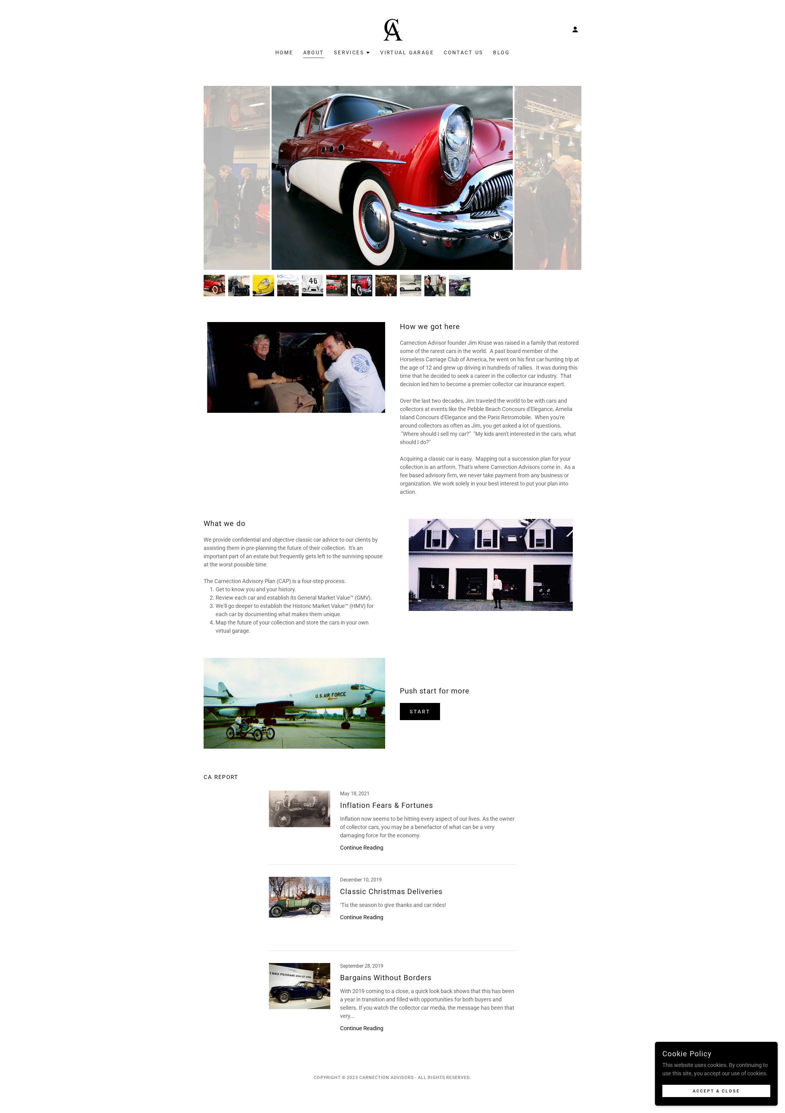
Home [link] (284, 53)
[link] (392, 29)
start (420, 712)
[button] (575, 29)
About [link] (313, 53)
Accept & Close (716, 1090)
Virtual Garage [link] (407, 53)
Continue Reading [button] (361, 847)
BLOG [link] (501, 53)
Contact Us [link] (463, 53)
